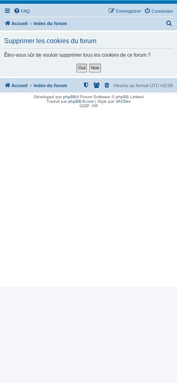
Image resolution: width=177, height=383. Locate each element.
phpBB (69, 97)
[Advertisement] (88, 198)
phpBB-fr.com (81, 101)
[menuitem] (22, 11)
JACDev (123, 101)
